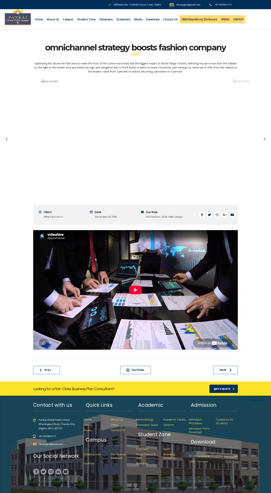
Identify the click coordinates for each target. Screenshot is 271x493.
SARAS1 (238, 19)
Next (223, 370)
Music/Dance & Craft (146, 456)
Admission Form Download (199, 430)
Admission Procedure (195, 421)
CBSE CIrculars (198, 461)
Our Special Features (118, 456)
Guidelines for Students (224, 421)
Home (39, 19)
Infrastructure (92, 454)
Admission (106, 19)
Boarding (142, 463)
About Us (53, 19)
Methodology (145, 419)
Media (138, 19)
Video (114, 425)
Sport (166, 449)
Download (152, 19)
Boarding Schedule (169, 456)
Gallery (88, 425)
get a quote (222, 389)
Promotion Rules (147, 425)
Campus (68, 19)
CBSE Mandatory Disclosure (199, 19)
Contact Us (170, 19)
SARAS (225, 19)
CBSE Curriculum (227, 456)
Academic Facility (174, 419)
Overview (142, 449)
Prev (48, 370)
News (87, 430)
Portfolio (138, 370)
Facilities (89, 463)
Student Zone (86, 19)
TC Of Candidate (199, 456)
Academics (124, 19)
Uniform (168, 425)
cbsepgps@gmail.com (51, 444)
